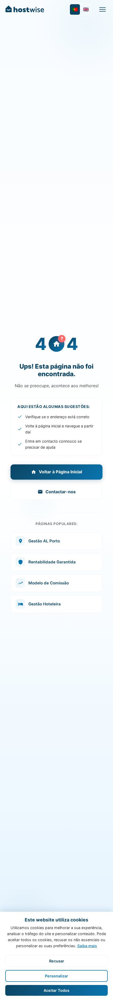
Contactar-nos (60, 491)
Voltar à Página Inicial (60, 471)
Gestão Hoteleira (44, 603)
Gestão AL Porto (44, 540)
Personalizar (56, 976)
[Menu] (102, 9)
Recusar (56, 961)
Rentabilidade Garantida (52, 561)
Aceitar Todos (56, 990)
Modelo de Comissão (48, 582)
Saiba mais (87, 946)
